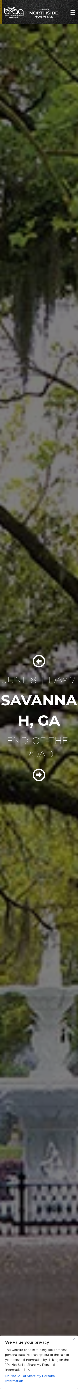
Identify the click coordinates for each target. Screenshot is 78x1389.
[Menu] (73, 12)
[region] (39, 1362)
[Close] (73, 1339)
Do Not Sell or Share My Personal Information (30, 1378)
